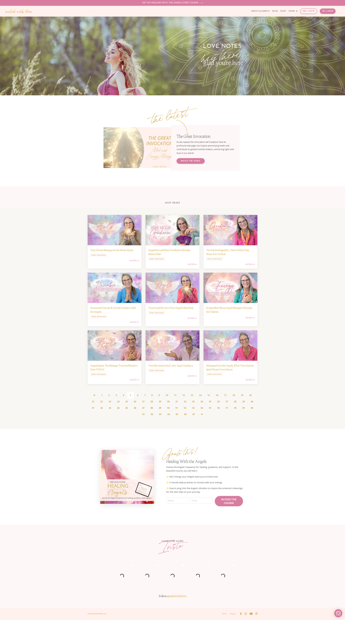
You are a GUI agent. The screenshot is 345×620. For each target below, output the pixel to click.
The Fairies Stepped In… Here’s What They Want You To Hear (227, 252)
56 (218, 407)
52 (185, 407)
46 (135, 407)
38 (235, 401)
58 (235, 407)
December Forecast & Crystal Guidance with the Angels (113, 309)
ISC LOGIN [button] (327, 11)
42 (101, 407)
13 (192, 395)
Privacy (232, 614)
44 (118, 407)
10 (167, 395)
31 (176, 401)
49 (160, 407)
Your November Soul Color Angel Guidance (170, 365)
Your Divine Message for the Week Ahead (111, 250)
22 (101, 401)
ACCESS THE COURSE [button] (228, 501)
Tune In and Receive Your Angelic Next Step (170, 307)
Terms (224, 614)
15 (208, 395)
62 (152, 414)
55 (210, 407)
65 (177, 414)
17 (225, 395)
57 (227, 407)
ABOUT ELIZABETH (260, 11)
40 (252, 401)
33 (193, 401)
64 (168, 414)
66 (185, 414)
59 (243, 407)
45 (126, 407)
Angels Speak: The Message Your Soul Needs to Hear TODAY (114, 367)
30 (168, 401)
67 (193, 414)
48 (151, 407)
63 (160, 414)
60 (252, 407)
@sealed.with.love (176, 596)
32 (185, 401)
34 (202, 401)
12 (183, 395)
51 (176, 407)
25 (126, 401)
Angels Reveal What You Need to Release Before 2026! (169, 252)
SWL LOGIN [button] (309, 11)
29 (160, 401)
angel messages (99, 255)
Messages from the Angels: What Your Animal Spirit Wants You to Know (229, 367)
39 (243, 401)
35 (210, 401)
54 (202, 407)
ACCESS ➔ (134, 260)
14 (200, 395)
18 (233, 395)
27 (143, 401)
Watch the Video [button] (190, 161)
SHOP (283, 11)
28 (151, 401)
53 (193, 407)
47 (143, 407)
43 (110, 407)
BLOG (275, 11)
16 (217, 395)
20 (250, 395)
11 (175, 395)
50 (168, 407)
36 (218, 401)
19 (242, 395)
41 (93, 407)
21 (93, 401)
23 (110, 401)
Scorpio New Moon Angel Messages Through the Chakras (229, 309)
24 (118, 401)
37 (227, 401)
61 (143, 414)
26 (135, 401)
